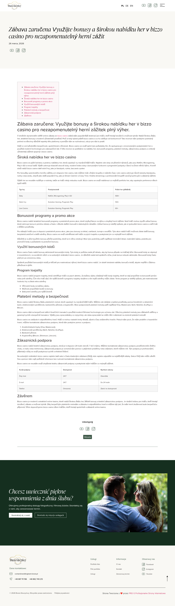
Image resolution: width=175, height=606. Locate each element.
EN (131, 6)
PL (122, 6)
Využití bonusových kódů (34, 104)
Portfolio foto (95, 564)
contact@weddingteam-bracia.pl (26, 574)
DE (127, 6)
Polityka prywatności (62, 593)
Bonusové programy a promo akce (38, 101)
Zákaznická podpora (32, 112)
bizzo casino (62, 135)
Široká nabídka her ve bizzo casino (38, 98)
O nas (118, 564)
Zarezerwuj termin (123, 574)
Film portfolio (95, 569)
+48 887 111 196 (21, 579)
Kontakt (119, 569)
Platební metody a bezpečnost (36, 110)
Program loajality (31, 107)
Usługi (92, 574)
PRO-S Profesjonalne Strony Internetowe (147, 593)
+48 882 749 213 (36, 579)
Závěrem (27, 115)
